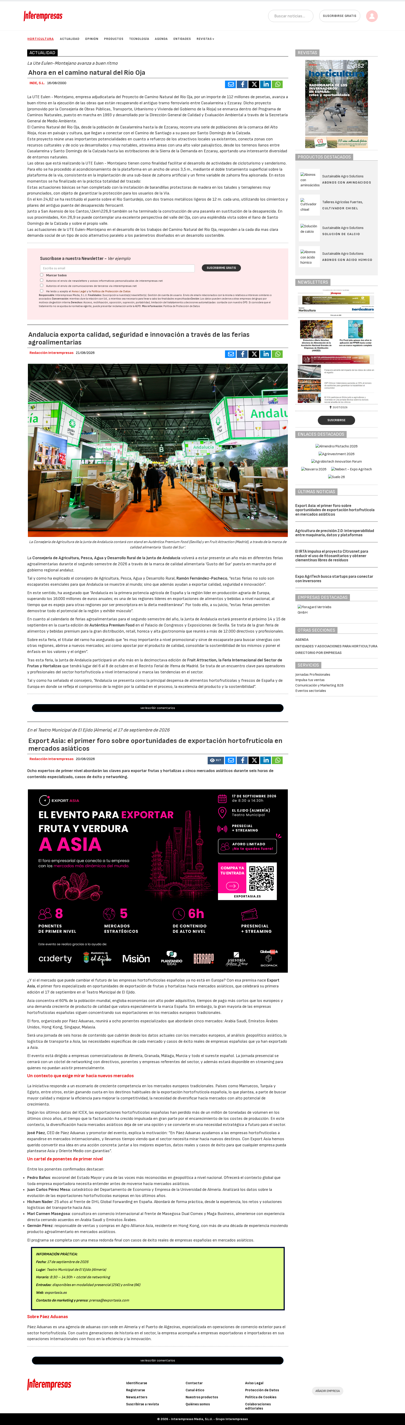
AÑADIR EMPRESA (327, 1391)
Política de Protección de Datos (111, 291)
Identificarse (136, 1383)
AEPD (138, 306)
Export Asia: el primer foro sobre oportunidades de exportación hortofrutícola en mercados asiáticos (335, 510)
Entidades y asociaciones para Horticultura (336, 646)
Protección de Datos (262, 1390)
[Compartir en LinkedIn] (265, 84)
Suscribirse (336, 420)
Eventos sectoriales (310, 691)
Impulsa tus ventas (310, 680)
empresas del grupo (251, 298)
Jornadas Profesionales (312, 674)
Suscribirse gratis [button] (339, 16)
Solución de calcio (341, 234)
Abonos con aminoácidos (346, 182)
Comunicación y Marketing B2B (319, 685)
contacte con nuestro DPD (232, 302)
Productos (114, 39)
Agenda (161, 39)
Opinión (91, 39)
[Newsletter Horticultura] (336, 346)
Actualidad (69, 39)
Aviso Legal (79, 291)
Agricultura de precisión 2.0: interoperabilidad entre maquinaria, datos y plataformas (334, 533)
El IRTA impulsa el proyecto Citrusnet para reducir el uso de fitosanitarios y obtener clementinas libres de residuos (331, 555)
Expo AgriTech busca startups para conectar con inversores (334, 578)
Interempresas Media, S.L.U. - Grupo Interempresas (209, 1419)
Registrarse (135, 1390)
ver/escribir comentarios (157, 708)
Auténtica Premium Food (112, 625)
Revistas (204, 39)
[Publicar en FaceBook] (242, 84)
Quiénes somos (198, 1404)
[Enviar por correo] (230, 84)
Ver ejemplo (119, 258)
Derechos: (77, 302)
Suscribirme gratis (221, 268)
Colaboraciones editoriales (258, 1406)
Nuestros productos (202, 1397)
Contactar (194, 1383)
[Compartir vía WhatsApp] (277, 84)
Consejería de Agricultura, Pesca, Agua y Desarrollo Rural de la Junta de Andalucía (106, 557)
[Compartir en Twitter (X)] (253, 84)
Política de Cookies (260, 1397)
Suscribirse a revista (142, 1404)
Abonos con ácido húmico (347, 260)
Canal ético (195, 1390)
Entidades (182, 39)
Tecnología (139, 39)
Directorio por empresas (318, 653)
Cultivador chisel (340, 208)
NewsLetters (136, 1397)
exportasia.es (56, 1292)
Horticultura (40, 39)
